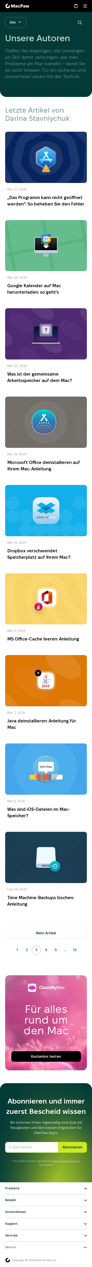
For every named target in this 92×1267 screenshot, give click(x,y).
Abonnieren (72, 1147)
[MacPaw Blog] (18, 6)
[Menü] (85, 6)
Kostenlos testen (46, 1056)
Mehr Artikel (46, 933)
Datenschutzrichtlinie (65, 1161)
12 (75, 950)
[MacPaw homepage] (7, 1260)
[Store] (75, 6)
